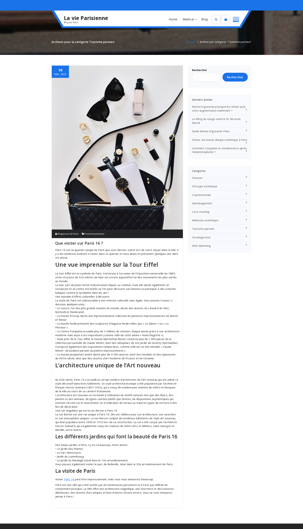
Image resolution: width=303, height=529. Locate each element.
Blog (204, 19)
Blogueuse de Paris (68, 233)
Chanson (197, 178)
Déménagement (202, 203)
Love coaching (201, 211)
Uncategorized (201, 237)
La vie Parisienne (86, 18)
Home (173, 19)
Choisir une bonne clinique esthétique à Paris (219, 139)
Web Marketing (201, 245)
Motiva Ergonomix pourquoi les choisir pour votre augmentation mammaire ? (219, 108)
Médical (188, 19)
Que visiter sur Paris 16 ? (79, 243)
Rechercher (199, 70)
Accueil (191, 41)
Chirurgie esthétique (204, 186)
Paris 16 (69, 479)
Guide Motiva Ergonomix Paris (211, 131)
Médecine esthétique (205, 220)
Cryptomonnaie (201, 195)
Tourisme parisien (94, 233)
